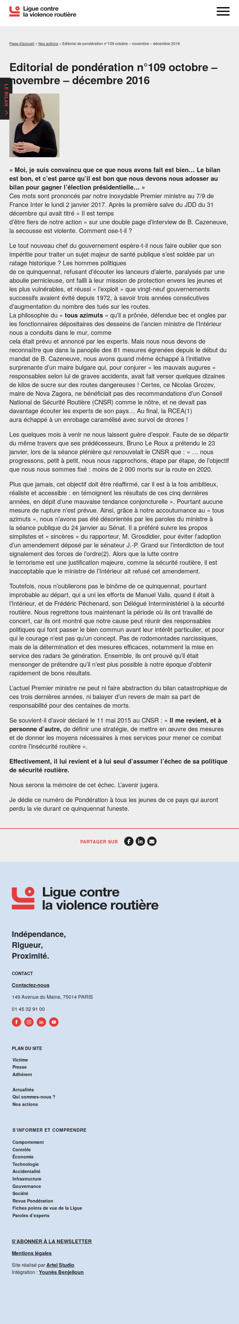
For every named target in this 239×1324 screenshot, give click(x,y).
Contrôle (21, 1149)
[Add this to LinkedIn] (140, 841)
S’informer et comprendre (49, 1130)
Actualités (23, 1089)
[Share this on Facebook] (129, 841)
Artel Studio (60, 1264)
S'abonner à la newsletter (52, 1241)
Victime (20, 1060)
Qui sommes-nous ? (33, 1096)
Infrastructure (26, 1179)
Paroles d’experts (30, 1215)
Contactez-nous (30, 984)
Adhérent (22, 1074)
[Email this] (152, 841)
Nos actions (25, 1104)
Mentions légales (32, 1253)
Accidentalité (26, 1171)
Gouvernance (26, 1186)
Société (20, 1193)
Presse (19, 1067)
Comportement (28, 1142)
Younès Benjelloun (61, 1272)
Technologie (25, 1164)
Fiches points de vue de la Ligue (47, 1208)
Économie (23, 1156)
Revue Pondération (32, 1201)
